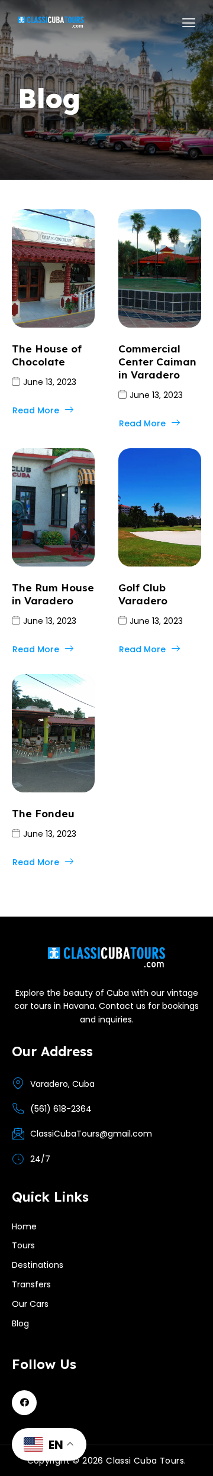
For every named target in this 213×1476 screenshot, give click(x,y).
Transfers (31, 1284)
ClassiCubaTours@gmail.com (91, 1134)
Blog (20, 1323)
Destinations (37, 1265)
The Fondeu (43, 813)
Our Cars (30, 1304)
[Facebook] (24, 1402)
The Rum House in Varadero (53, 594)
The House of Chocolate (47, 355)
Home (24, 1226)
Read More (35, 410)
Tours (23, 1245)
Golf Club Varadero (142, 594)
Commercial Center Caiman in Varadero (157, 361)
